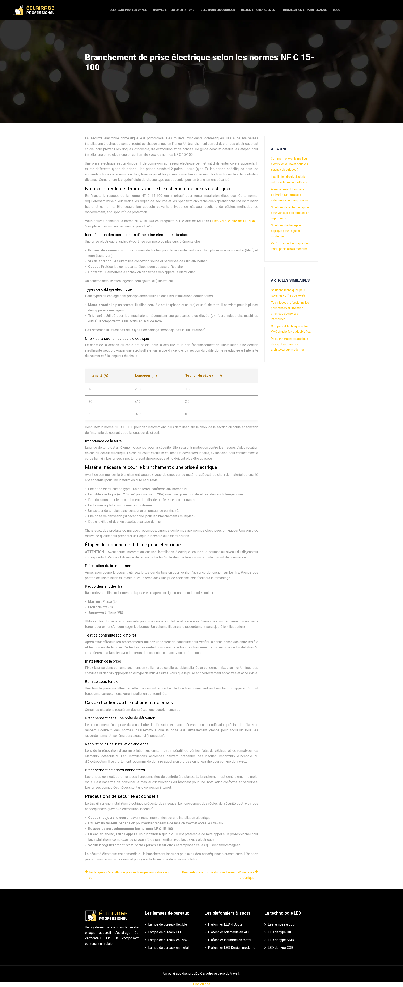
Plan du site (201, 984)
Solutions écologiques (218, 10)
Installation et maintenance (305, 10)
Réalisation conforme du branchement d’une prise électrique (218, 875)
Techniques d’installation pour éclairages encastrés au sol (129, 875)
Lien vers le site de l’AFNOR (234, 221)
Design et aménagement (259, 10)
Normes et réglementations (173, 10)
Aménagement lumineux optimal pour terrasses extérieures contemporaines (290, 195)
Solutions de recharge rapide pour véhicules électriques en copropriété (290, 213)
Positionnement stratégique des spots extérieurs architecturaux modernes (289, 344)
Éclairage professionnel (128, 10)
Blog (336, 10)
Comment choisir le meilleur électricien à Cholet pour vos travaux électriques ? (289, 164)
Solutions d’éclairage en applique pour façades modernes (286, 231)
